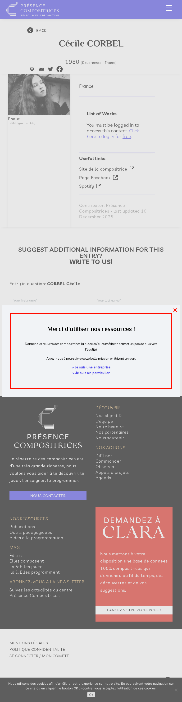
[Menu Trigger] (169, 8)
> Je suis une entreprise (91, 367)
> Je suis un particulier (91, 373)
